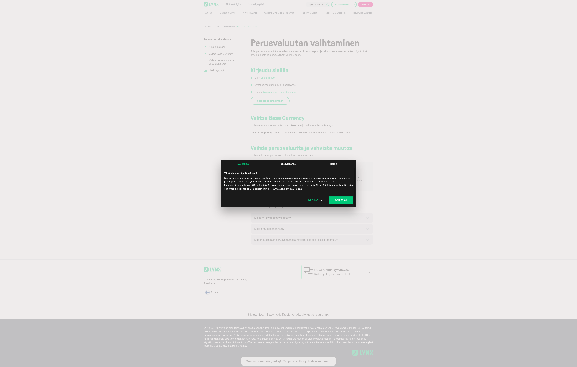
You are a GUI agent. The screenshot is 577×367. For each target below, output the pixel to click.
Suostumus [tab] (243, 163)
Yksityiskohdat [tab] (288, 163)
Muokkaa (313, 200)
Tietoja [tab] (333, 163)
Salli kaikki (341, 200)
